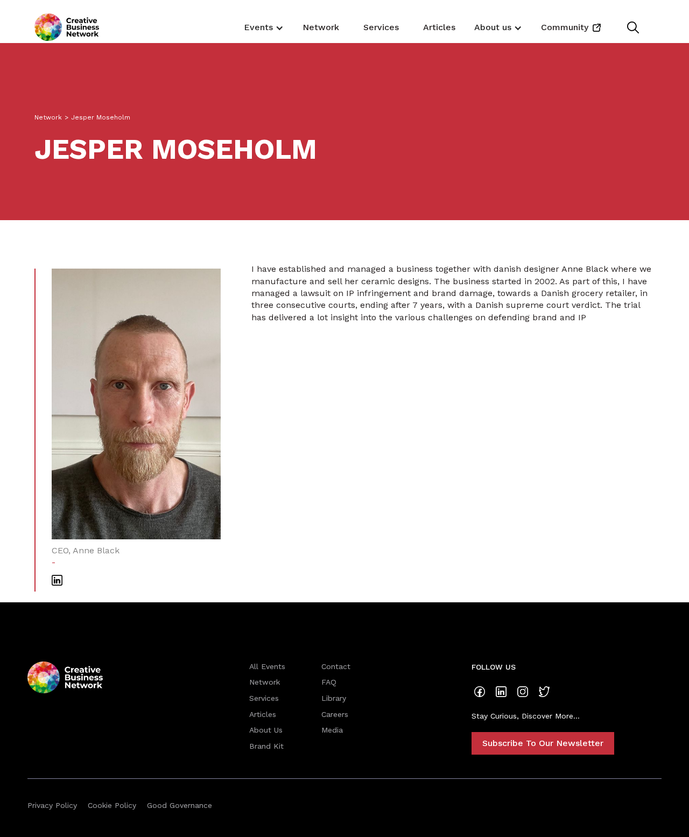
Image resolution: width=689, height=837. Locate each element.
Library (333, 698)
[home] (66, 27)
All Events (267, 666)
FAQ (328, 682)
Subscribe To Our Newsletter (542, 743)
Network (321, 27)
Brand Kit (266, 746)
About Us (266, 730)
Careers (334, 714)
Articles (439, 27)
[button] (262, 27)
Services (381, 27)
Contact (335, 666)
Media (332, 730)
